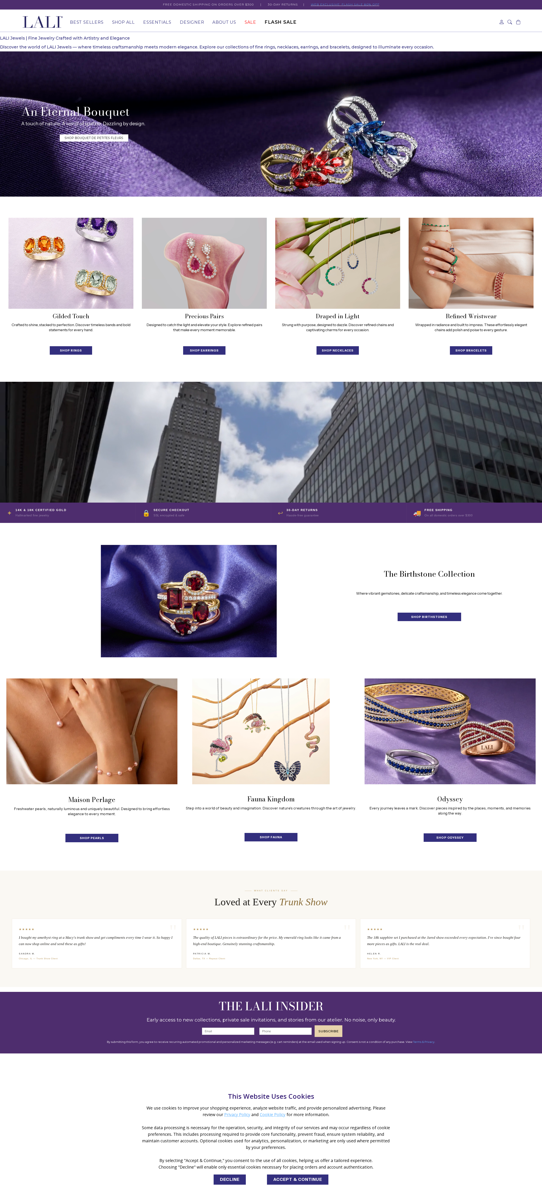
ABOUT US (224, 22)
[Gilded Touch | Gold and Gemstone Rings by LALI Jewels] (70, 263)
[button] (509, 22)
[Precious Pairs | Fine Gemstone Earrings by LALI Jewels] (204, 263)
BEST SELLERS (87, 22)
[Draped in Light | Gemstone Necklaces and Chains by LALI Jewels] (337, 263)
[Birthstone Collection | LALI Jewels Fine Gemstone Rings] (165, 601)
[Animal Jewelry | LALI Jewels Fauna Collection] (271, 731)
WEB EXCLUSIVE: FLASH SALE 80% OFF (345, 4)
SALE (250, 22)
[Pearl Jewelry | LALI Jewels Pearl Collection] (91, 731)
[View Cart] (518, 22)
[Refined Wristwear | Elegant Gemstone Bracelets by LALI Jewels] (471, 263)
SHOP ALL (123, 22)
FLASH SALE (281, 22)
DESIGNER (192, 22)
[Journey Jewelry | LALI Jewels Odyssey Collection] (450, 731)
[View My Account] (501, 22)
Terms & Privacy (423, 1042)
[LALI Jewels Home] (42, 22)
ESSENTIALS (157, 22)
